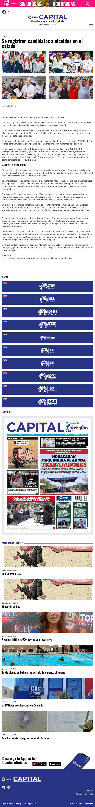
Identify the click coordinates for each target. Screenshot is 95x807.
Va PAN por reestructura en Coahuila (22, 705)
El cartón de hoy (11, 606)
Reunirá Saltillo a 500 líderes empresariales (27, 639)
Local (4, 36)
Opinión (5, 603)
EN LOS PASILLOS (11, 573)
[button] (91, 25)
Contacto (89, 791)
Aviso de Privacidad (84, 794)
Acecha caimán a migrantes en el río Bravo (26, 738)
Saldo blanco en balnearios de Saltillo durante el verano (33, 672)
